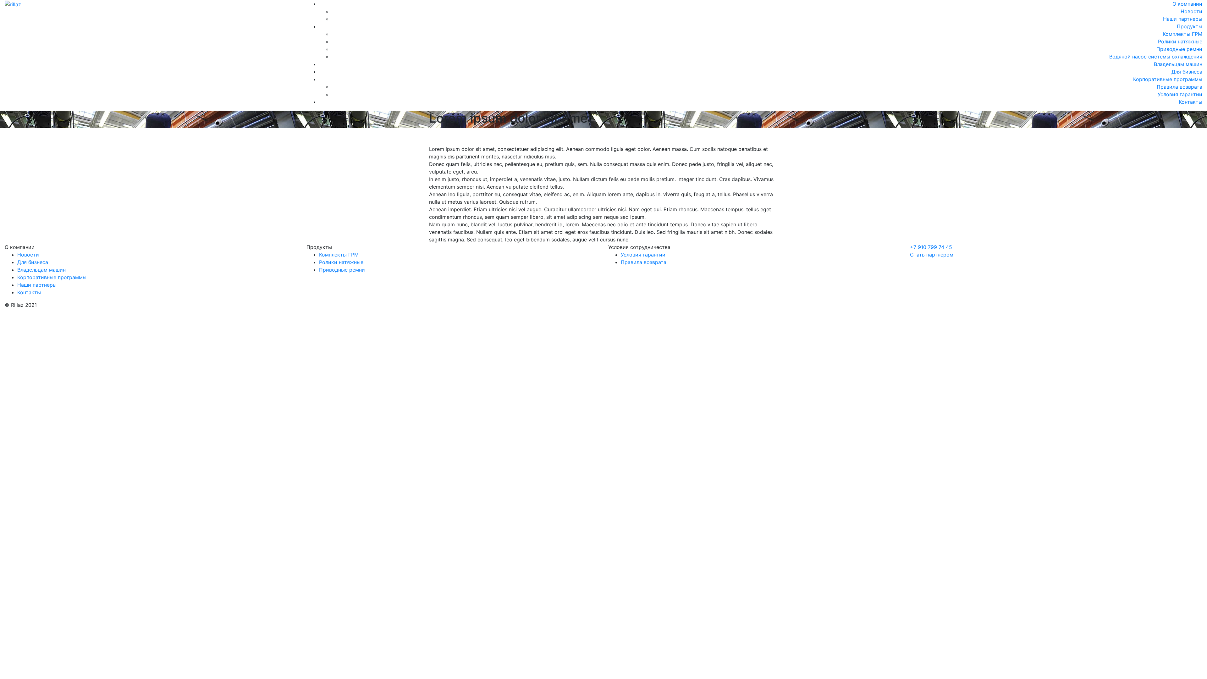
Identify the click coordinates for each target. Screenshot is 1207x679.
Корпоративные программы (1167, 79)
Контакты (1190, 102)
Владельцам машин (1178, 64)
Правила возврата (1179, 87)
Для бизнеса (1186, 72)
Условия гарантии (1180, 94)
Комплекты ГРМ (1182, 34)
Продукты (1189, 26)
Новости (1191, 11)
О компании (1187, 4)
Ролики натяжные (1180, 41)
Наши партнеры (1182, 19)
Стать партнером (931, 254)
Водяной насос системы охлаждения (1155, 56)
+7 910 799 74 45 (931, 247)
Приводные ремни (1179, 49)
